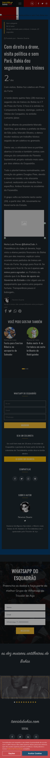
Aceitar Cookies (35, 753)
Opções (11, 753)
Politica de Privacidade (15, 749)
